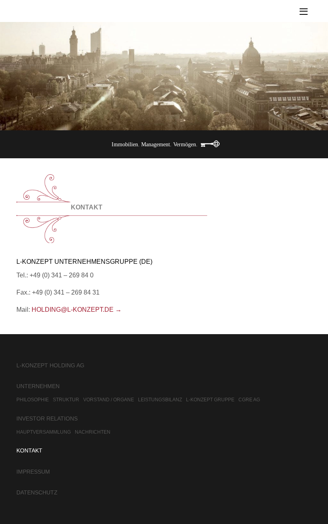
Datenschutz (37, 492)
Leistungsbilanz (160, 399)
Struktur (66, 399)
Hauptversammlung (43, 432)
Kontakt (29, 450)
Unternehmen (38, 386)
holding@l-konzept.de (73, 309)
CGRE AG (249, 399)
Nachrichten (92, 432)
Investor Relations (47, 418)
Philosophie (32, 399)
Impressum (33, 471)
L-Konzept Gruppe (210, 399)
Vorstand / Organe (108, 399)
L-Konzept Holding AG (50, 365)
